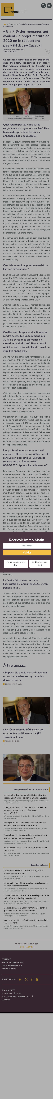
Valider (27, 552)
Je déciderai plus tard (39, 564)
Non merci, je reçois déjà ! (16, 564)
